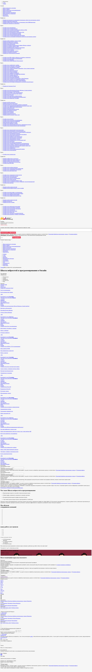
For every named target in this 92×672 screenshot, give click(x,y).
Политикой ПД (4, 637)
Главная (4, 254)
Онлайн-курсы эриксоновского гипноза (11, 138)
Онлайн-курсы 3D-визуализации (10, 71)
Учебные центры (15, 607)
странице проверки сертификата (64, 564)
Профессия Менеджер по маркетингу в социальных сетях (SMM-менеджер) (19, 22)
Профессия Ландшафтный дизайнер (10, 51)
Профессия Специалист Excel (9, 86)
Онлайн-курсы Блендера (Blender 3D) (11, 76)
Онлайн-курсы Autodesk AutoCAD (10, 75)
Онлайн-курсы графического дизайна (11, 65)
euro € (2, 581)
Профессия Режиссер (7, 201)
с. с (1, 588)
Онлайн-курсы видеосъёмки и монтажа (11, 207)
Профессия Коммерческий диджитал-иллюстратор (14, 47)
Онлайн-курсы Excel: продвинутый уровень (12, 93)
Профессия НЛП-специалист (9, 102)
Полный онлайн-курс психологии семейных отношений (15, 104)
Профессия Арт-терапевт (8, 112)
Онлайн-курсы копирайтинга (9, 27)
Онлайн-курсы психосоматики (9, 150)
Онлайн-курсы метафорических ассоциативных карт (14, 140)
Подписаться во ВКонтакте (17, 487)
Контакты (5, 257)
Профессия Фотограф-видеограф (10, 187)
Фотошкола (5, 14)
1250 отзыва (4, 612)
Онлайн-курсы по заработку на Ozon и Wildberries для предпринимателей (18, 181)
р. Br (2, 587)
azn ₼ (2, 580)
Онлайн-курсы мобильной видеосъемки (11, 206)
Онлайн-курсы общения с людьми (10, 123)
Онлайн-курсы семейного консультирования (12, 136)
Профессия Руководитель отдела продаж (11, 162)
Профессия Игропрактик (8, 111)
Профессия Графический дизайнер (10, 42)
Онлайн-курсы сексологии (8, 141)
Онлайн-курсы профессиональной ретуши (12, 195)
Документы (5, 259)
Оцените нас (3, 613)
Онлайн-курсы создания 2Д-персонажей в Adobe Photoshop (15, 78)
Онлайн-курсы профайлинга (9, 147)
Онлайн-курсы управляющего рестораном (12, 169)
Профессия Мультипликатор (9, 44)
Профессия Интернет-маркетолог (10, 21)
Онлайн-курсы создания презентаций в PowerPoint (14, 35)
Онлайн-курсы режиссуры (8, 212)
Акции (4, 3)
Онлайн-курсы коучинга (8, 119)
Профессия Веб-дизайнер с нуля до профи (12, 40)
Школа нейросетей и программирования (11, 10)
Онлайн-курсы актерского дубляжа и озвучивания (13, 214)
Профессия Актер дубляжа (8, 202)
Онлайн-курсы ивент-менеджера (10, 211)
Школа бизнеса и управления (9, 13)
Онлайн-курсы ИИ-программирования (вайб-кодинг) (14, 97)
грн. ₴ (2, 584)
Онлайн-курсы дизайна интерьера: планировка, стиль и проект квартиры (18, 68)
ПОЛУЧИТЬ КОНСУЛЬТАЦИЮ (7, 469)
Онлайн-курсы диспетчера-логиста (10, 176)
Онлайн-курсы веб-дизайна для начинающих (12, 58)
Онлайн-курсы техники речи (9, 154)
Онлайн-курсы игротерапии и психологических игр (14, 131)
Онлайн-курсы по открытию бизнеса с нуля (12, 180)
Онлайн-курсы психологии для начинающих (12, 120)
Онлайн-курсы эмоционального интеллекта (12, 137)
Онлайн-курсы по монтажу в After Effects (12, 66)
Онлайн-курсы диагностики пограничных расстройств (15, 134)
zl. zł (2, 583)
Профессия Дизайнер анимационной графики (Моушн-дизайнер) (17, 45)
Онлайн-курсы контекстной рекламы (11, 31)
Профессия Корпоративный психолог (11, 109)
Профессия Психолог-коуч (8, 108)
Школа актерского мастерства (9, 12)
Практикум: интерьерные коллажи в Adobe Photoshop (14, 80)
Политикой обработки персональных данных (58, 234)
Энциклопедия (6, 263)
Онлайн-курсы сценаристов (9, 209)
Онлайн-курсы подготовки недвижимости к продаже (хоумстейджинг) (18, 81)
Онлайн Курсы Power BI (8, 94)
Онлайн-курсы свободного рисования (11, 146)
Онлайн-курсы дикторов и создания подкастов (13, 213)
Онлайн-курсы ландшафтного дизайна (11, 67)
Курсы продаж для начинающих (10, 177)
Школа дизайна (6, 9)
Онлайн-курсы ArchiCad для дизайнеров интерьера (14, 79)
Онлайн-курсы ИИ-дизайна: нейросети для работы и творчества (17, 57)
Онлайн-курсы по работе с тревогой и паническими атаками (16, 144)
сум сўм (2, 590)
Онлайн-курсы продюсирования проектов (12, 34)
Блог (4, 261)
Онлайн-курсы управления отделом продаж (12, 175)
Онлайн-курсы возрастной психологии (11, 135)
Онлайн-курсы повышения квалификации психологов (17, 105)
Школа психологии (7, 11)
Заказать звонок (8, 233)
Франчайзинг (6, 260)
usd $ (2, 582)
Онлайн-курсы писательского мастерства (12, 208)
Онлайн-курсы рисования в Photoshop (11, 77)
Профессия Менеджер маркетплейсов (11, 160)
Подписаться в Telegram (6, 487)
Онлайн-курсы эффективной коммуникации (12, 106)
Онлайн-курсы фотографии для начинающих (12, 192)
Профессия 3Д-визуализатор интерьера (11, 53)
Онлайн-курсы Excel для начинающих (11, 91)
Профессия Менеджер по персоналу (10, 158)
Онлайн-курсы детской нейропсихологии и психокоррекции (16, 143)
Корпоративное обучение (8, 258)
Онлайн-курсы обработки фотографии (11, 194)
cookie (31, 636)
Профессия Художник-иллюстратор (10, 43)
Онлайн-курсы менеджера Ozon (10, 170)
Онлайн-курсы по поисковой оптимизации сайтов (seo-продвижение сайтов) (19, 36)
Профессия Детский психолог (9, 113)
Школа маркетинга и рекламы (9, 8)
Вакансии (5, 603)
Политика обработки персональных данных (17, 601)
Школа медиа (6, 15)
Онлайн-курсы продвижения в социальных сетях (13, 32)
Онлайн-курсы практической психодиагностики (13, 130)
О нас (4, 2)
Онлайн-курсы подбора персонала (10, 167)
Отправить (16, 237)
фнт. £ (2, 593)
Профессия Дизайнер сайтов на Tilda (11, 46)
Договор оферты (4, 601)
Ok (1, 638)
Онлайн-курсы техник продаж (9, 179)
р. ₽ (1, 586)
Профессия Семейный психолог (10, 110)
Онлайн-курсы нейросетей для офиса (11, 98)
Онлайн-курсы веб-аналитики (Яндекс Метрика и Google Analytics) (17, 90)
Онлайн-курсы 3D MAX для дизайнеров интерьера (14, 74)
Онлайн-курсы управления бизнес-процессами (13, 168)
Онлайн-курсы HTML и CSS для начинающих (13, 92)
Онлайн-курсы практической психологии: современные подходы (17, 124)
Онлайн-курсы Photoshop (8, 59)
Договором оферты (73, 234)
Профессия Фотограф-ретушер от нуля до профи (13, 188)
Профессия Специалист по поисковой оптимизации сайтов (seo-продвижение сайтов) (21, 20)
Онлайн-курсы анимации (8, 69)
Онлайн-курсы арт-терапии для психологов (12, 142)
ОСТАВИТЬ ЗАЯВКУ (5, 482)
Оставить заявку (4, 664)
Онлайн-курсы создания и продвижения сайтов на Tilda (15, 29)
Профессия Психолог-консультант (10, 103)
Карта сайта (5, 265)
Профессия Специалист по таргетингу (11, 23)
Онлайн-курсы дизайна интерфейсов (11, 72)
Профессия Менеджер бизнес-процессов (11, 159)
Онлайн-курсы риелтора (8, 182)
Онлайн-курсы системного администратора (12, 96)
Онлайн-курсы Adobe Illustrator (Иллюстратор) (13, 60)
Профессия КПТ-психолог (11, 114)
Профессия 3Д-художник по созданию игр (12, 48)
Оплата (14, 603)
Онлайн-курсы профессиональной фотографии (13, 193)
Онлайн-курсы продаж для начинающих (11, 178)
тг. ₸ (2, 592)
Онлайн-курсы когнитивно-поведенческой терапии (16, 145)
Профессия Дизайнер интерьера (10, 52)
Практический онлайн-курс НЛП (10, 122)
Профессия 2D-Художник (8, 49)
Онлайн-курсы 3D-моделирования (10, 70)
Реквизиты (5, 264)
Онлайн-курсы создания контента (10, 28)
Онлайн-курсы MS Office (8, 163)
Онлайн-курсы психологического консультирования (14, 125)
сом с (2, 589)
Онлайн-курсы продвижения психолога (11, 133)
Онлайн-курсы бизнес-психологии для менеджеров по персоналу (17, 132)
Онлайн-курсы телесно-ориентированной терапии (14, 149)
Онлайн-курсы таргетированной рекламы (12, 33)
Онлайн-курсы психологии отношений (11, 121)
